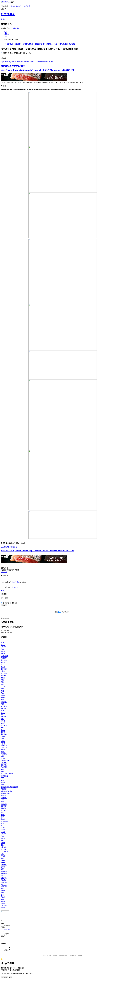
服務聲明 (80, 955)
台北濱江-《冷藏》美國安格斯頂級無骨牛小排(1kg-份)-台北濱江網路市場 (39, 44)
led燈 (2, 823)
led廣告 (3, 827)
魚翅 (2, 704)
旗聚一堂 (4, 675)
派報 (2, 812)
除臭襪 (3, 651)
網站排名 (4, 798)
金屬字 (3, 819)
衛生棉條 (4, 878)
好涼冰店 (4, 658)
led (1, 825)
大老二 (3, 856)
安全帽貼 (4, 660)
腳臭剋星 (4, 647)
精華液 (3, 890)
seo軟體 (3, 795)
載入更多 (3, 594)
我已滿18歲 (4, 977)
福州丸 (3, 699)
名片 (5, 36)
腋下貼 (3, 664)
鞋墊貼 (3, 671)
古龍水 (3, 897)
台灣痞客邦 (8, 14)
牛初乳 (3, 752)
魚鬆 (2, 680)
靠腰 (2, 778)
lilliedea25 (4, 572)
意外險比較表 (5, 760)
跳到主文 (4, 19)
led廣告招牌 (4, 821)
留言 (18, 582)
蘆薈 (2, 888)
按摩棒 (3, 867)
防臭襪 (3, 653)
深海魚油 (4, 754)
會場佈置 (4, 808)
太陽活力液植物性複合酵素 (9, 787)
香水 (2, 895)
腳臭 (2, 649)
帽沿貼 (3, 645)
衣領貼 (3, 642)
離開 (10, 977)
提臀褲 (3, 907)
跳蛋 (2, 869)
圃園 (2, 899)
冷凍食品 (4, 702)
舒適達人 (4, 880)
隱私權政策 (73, 955)
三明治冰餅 (4, 656)
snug (2, 714)
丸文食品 (4, 673)
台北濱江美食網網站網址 (13, 66)
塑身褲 (3, 903)
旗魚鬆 (3, 678)
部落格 (6, 34)
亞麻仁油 (4, 747)
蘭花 (2, 771)
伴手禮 (3, 686)
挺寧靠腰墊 (4, 776)
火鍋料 (3, 697)
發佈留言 (3, 605)
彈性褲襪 (4, 847)
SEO (2, 799)
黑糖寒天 (4, 789)
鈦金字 (3, 829)
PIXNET (49, 955)
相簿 (5, 32)
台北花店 (4, 810)
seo (2, 884)
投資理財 (15, 587)
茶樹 (2, 893)
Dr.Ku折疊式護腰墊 (7, 774)
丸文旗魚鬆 (4, 851)
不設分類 (16, 28)
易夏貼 (3, 662)
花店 (2, 801)
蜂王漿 (3, 749)
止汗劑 (3, 667)
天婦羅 (3, 695)
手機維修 (4, 873)
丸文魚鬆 (4, 849)
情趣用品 (4, 865)
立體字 (3, 815)
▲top (2, 590)
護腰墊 (3, 782)
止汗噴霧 (4, 669)
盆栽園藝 (4, 767)
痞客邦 (14, 582)
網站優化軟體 (5, 793)
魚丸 (2, 693)
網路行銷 (4, 882)
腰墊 (2, 780)
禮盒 (2, 684)
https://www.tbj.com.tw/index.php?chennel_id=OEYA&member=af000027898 (27, 62)
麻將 (2, 854)
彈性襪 (3, 843)
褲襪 (2, 845)
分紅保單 (4, 763)
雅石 (2, 769)
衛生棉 (3, 876)
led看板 (3, 832)
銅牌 (2, 817)
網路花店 (4, 804)
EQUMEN (4, 905)
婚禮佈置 (4, 806)
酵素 (2, 756)
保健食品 (4, 745)
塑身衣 (3, 901)
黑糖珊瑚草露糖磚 (6, 791)
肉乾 (2, 691)
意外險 (3, 758)
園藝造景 (4, 765)
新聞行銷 (4, 886)
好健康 (3, 743)
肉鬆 (2, 682)
